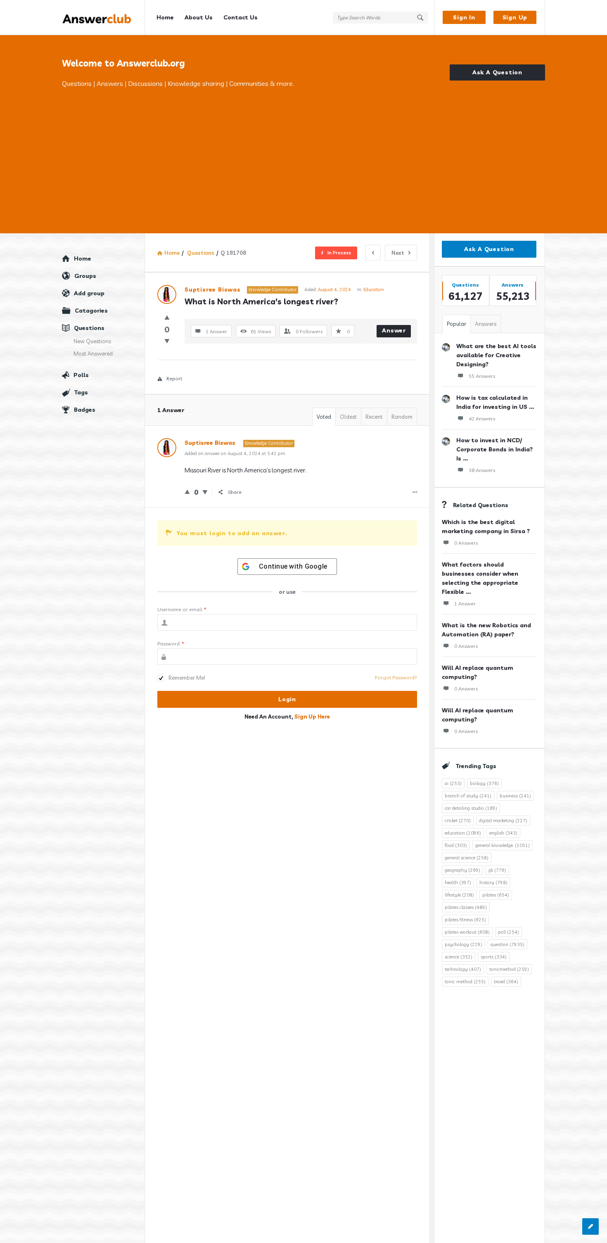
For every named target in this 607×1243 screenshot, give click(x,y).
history (493, 882)
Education (373, 289)
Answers (485, 323)
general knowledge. (502, 845)
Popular (456, 323)
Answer (394, 330)
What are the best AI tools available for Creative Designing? (496, 355)
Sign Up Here (312, 716)
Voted (324, 416)
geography (462, 870)
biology (484, 783)
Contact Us (240, 17)
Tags (81, 392)
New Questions (92, 341)
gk (497, 870)
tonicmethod (509, 969)
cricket (458, 820)
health (458, 882)
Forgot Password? (396, 677)
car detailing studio (471, 808)
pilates (495, 895)
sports (494, 957)
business (515, 796)
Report (174, 378)
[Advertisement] (303, 151)
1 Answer (465, 603)
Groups (85, 276)
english (503, 833)
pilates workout (467, 932)
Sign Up (515, 17)
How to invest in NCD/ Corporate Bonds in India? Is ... (494, 449)
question (507, 944)
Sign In (464, 17)
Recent (374, 416)
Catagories (91, 310)
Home (165, 17)
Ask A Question (497, 72)
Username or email (181, 609)
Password (170, 643)
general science (466, 858)
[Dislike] (167, 341)
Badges (84, 409)
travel (506, 981)
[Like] (167, 317)
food (456, 845)
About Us (199, 17)
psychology (463, 944)
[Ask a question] (590, 1226)
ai (453, 783)
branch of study (468, 796)
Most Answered (93, 353)
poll (508, 932)
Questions (89, 328)
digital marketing (503, 820)
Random (402, 416)
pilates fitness (465, 920)
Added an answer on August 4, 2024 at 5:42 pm (235, 453)
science (458, 957)
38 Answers (482, 470)
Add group (89, 293)
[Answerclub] (103, 17)
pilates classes (466, 907)
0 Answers (466, 543)
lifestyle (459, 895)
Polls (81, 375)
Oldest (348, 416)
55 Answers (482, 376)
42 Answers (482, 418)
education (463, 833)
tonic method (465, 981)
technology (463, 969)
